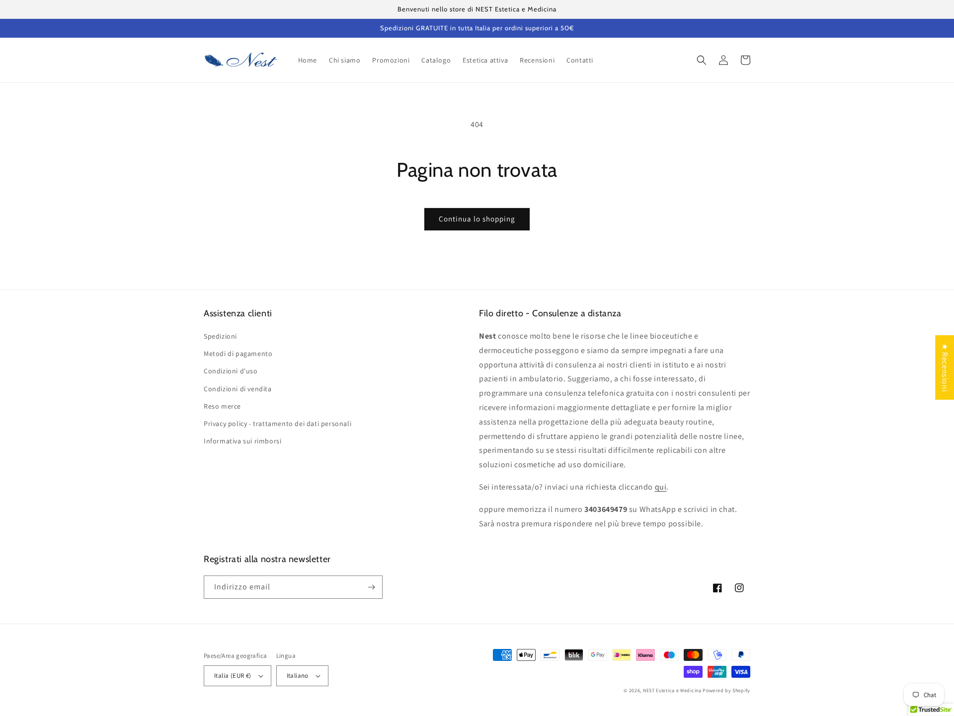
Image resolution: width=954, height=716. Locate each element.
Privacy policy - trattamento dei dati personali (277, 423)
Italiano (298, 675)
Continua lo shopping (477, 218)
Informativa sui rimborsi (242, 440)
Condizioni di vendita (238, 388)
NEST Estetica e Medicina (672, 690)
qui (661, 487)
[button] (702, 60)
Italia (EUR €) (232, 675)
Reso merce (222, 406)
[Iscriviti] (371, 587)
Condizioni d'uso (231, 370)
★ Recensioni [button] (945, 367)
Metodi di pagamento (238, 353)
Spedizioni (220, 336)
